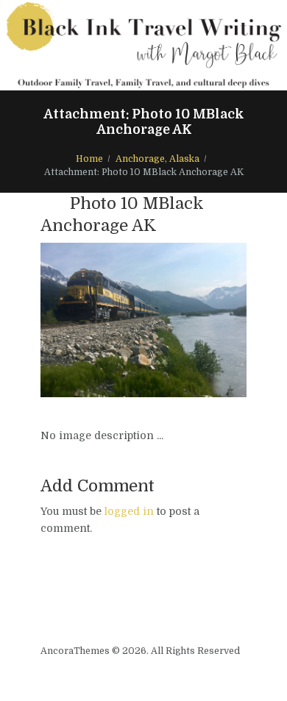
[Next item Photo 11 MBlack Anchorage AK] (195, 320)
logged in (129, 511)
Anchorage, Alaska (157, 159)
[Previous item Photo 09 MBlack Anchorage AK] (92, 320)
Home (89, 159)
